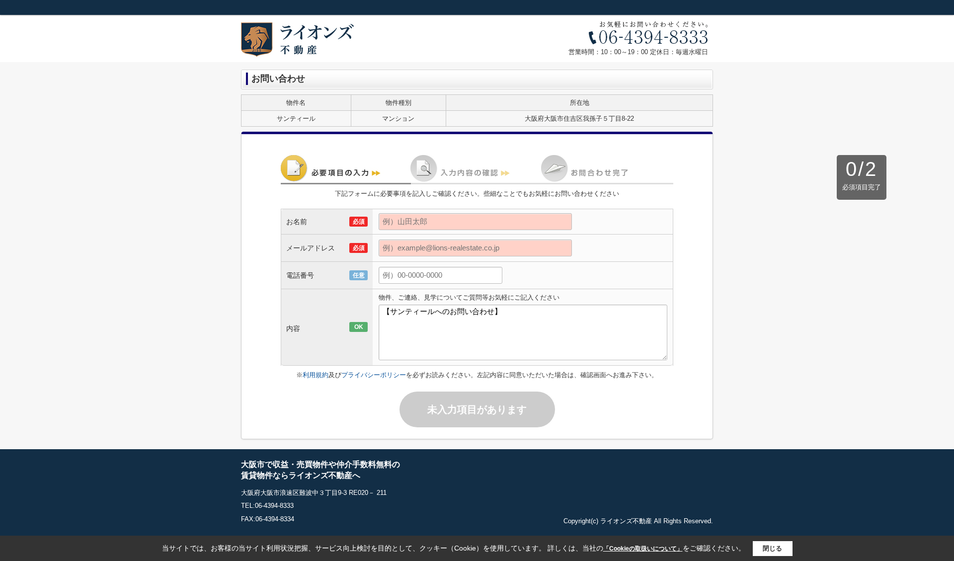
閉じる (772, 548)
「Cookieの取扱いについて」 (643, 548)
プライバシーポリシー (373, 375)
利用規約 (315, 375)
